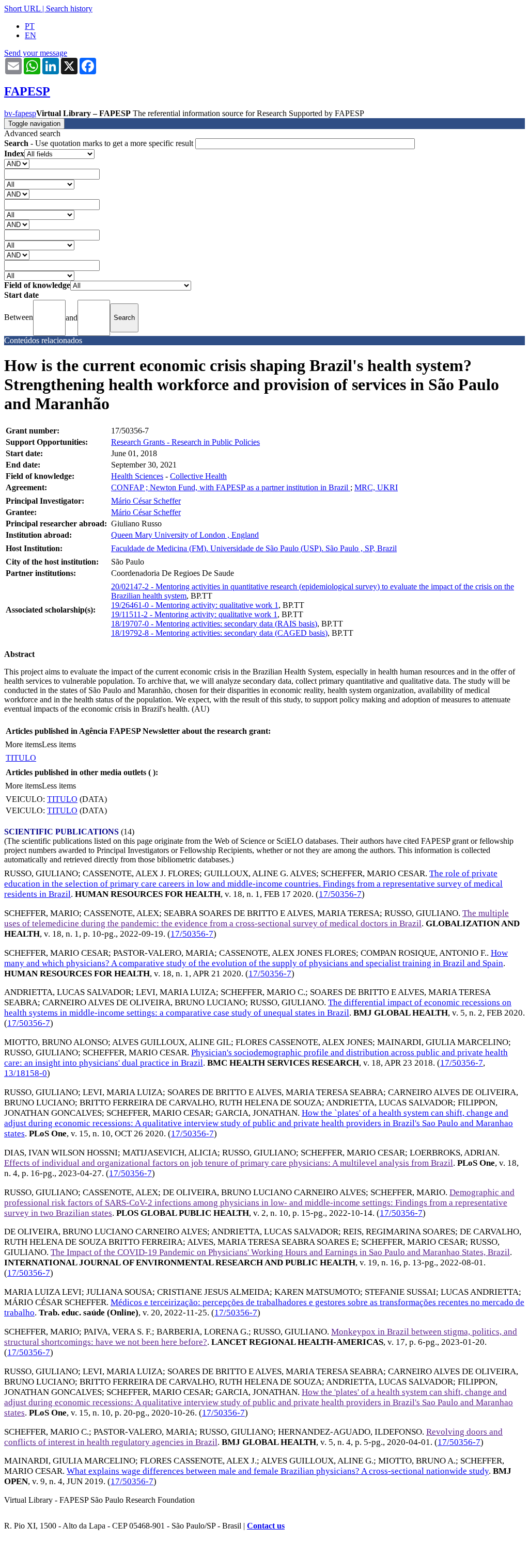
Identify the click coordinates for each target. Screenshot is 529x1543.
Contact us (266, 1525)
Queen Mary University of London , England (185, 535)
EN (30, 35)
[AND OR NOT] (16, 163)
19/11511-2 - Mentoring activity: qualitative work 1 (194, 614)
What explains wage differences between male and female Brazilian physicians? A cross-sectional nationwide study (278, 1471)
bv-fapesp (20, 113)
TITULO (21, 757)
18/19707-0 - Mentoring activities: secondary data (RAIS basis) (214, 623)
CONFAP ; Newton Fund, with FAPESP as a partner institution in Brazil (230, 487)
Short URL (22, 8)
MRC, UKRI (376, 487)
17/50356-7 (340, 894)
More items (23, 744)
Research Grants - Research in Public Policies (185, 442)
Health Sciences (137, 476)
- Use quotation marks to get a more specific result (99, 143)
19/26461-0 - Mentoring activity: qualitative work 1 (194, 605)
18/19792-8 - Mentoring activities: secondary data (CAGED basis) (219, 633)
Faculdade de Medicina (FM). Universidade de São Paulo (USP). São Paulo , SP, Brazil (254, 548)
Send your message (35, 53)
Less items (59, 744)
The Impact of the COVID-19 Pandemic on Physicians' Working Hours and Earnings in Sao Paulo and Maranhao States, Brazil (280, 1252)
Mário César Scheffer (146, 500)
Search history (69, 8)
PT (30, 26)
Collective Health (198, 476)
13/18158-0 (25, 1073)
